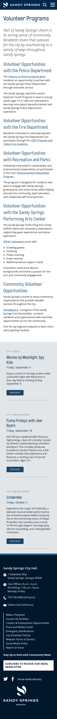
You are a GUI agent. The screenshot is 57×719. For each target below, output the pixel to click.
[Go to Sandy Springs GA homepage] (21, 5)
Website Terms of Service (20, 639)
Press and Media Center (19, 627)
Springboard (10, 310)
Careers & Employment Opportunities (27, 623)
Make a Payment (15, 614)
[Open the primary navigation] (52, 5)
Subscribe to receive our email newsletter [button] (26, 665)
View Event (15, 392)
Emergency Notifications (20, 631)
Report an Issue (15, 647)
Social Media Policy (17, 643)
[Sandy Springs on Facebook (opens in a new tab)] (13, 679)
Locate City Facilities (17, 619)
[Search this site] (44, 5)
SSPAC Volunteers (14, 241)
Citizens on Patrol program (24, 76)
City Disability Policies (18, 635)
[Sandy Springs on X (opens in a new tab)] (5, 679)
